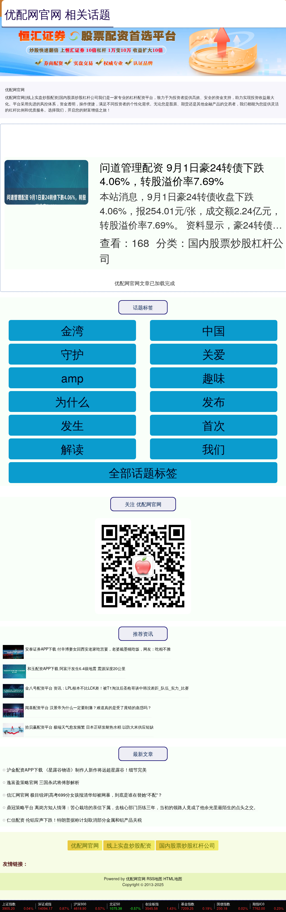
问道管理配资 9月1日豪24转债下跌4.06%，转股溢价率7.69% (182, 173)
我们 (213, 448)
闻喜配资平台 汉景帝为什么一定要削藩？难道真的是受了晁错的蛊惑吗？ (88, 707)
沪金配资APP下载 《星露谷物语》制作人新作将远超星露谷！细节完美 (77, 770)
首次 (213, 425)
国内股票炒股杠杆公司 (187, 845)
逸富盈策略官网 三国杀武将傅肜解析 (43, 782)
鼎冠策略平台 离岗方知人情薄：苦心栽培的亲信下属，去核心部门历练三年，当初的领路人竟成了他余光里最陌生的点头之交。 (132, 807)
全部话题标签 (143, 472)
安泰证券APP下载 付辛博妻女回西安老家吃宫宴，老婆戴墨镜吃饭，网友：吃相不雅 (98, 649)
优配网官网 (85, 845)
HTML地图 (172, 878)
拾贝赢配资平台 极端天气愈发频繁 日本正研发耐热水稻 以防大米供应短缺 (89, 727)
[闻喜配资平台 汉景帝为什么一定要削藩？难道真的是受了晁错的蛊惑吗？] (13, 710)
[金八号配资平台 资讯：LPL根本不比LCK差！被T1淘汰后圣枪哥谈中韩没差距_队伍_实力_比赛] (13, 691)
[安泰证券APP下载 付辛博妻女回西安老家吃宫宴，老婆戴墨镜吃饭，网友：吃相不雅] (13, 652)
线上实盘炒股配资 (129, 845)
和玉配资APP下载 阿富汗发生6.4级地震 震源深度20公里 (76, 668)
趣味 (213, 377)
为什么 (72, 401)
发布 (213, 401)
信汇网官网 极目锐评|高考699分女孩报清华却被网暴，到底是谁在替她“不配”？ (84, 795)
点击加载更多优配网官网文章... (145, 283)
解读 (72, 448)
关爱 (213, 354)
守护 (72, 354)
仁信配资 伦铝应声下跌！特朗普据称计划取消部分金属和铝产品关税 (74, 820)
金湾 (72, 330)
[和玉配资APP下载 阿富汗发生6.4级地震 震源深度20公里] (14, 671)
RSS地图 (154, 878)
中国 (213, 330)
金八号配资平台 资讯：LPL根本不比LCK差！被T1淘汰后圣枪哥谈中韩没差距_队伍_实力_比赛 (107, 688)
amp (72, 377)
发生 (72, 425)
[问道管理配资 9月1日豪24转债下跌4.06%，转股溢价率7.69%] (46, 202)
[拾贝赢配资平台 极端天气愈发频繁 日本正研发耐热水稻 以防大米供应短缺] (13, 730)
